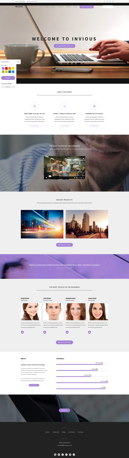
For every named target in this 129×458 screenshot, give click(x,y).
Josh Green (47, 298)
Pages (47, 6)
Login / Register (86, 6)
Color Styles (4, 65)
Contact (76, 6)
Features (68, 6)
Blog (53, 6)
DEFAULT (8, 78)
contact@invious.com (32, 1)
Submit (113, 6)
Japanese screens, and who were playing (33, 365)
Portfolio (60, 6)
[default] (3, 68)
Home (41, 6)
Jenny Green (92, 298)
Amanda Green (70, 298)
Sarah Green (25, 298)
